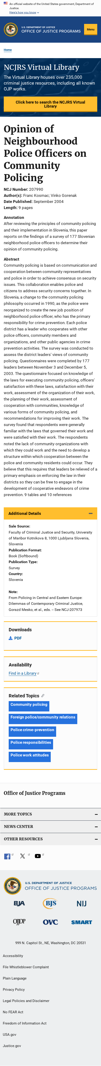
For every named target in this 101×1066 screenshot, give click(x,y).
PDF (18, 638)
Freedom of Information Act (25, 1023)
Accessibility (13, 956)
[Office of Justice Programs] (11, 29)
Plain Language (15, 978)
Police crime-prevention (32, 729)
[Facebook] (9, 858)
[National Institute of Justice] (81, 907)
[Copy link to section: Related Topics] (41, 695)
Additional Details (24, 513)
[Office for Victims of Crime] (50, 925)
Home (8, 50)
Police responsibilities (31, 742)
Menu (90, 29)
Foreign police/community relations (43, 717)
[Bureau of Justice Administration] (19, 907)
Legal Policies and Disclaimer (26, 1001)
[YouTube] (39, 858)
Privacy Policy (14, 989)
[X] (24, 858)
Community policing (29, 704)
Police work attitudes (30, 755)
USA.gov (9, 1034)
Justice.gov (12, 1046)
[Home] (51, 29)
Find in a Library (22, 673)
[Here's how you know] (50, 8)
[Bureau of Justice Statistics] (50, 910)
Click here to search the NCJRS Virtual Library (50, 104)
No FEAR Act (13, 1012)
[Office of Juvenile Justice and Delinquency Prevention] (19, 926)
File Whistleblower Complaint (26, 967)
